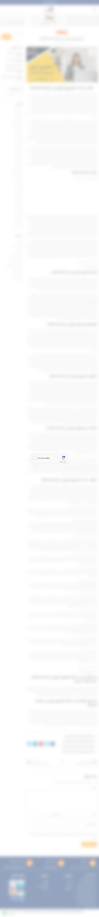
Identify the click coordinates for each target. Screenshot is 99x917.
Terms (65, 461)
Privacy (61, 461)
